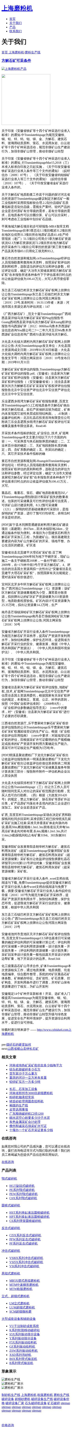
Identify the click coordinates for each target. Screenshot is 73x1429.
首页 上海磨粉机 (13, 52)
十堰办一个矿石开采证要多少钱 (31, 1130)
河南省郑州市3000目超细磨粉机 (31, 1093)
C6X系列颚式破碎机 (23, 1198)
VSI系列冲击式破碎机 (24, 1266)
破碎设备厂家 (14, 1403)
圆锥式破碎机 (11, 1205)
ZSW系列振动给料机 (23, 1350)
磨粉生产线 (32, 52)
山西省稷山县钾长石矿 (23, 1048)
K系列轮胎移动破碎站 (24, 1330)
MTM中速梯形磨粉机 (24, 1284)
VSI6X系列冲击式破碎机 (26, 1258)
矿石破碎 (53, 1403)
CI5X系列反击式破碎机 (25, 1235)
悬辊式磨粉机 (11, 1273)
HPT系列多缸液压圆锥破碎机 (29, 1216)
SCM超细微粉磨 (20, 1311)
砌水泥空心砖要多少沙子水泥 (29, 1117)
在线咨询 (8, 1162)
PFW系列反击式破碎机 (25, 1239)
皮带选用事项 (18, 1109)
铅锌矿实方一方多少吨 (24, 1081)
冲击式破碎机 (11, 1250)
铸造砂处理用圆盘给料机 (26, 1101)
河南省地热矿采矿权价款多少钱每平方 (35, 1065)
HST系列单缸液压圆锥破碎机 (29, 1212)
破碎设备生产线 (42, 1399)
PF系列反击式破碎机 (23, 1243)
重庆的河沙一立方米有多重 (28, 1077)
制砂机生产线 (11, 1395)
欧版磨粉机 (45, 1395)
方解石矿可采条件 (16, 60)
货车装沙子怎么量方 (23, 1073)
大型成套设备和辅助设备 (19, 1318)
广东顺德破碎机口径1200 (26, 1113)
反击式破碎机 (11, 1228)
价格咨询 (8, 1425)
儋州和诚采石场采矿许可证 (28, 1126)
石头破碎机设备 (36, 1403)
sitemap (65, 1403)
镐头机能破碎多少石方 (24, 1069)
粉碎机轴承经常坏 (21, 1097)
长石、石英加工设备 (23, 1089)
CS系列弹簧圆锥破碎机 (25, 1220)
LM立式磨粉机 (19, 1303)
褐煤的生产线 (18, 1105)
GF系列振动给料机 (22, 1346)
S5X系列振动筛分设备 (24, 1334)
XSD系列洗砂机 (20, 1354)
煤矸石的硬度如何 (18, 1044)
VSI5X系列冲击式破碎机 (26, 1262)
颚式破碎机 (9, 1178)
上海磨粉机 (29, 1395)
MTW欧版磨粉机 (21, 1289)
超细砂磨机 (22, 1399)
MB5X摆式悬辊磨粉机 (24, 1280)
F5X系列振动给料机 (23, 1342)
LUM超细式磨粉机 (22, 1307)
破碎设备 (8, 1399)
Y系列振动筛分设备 (23, 1338)
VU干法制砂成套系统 (24, 1326)
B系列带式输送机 (21, 1363)
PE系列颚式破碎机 (22, 1190)
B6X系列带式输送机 (23, 1359)
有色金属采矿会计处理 (24, 1121)
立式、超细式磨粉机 (16, 1296)
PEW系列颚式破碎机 (23, 1194)
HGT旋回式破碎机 (22, 1185)
